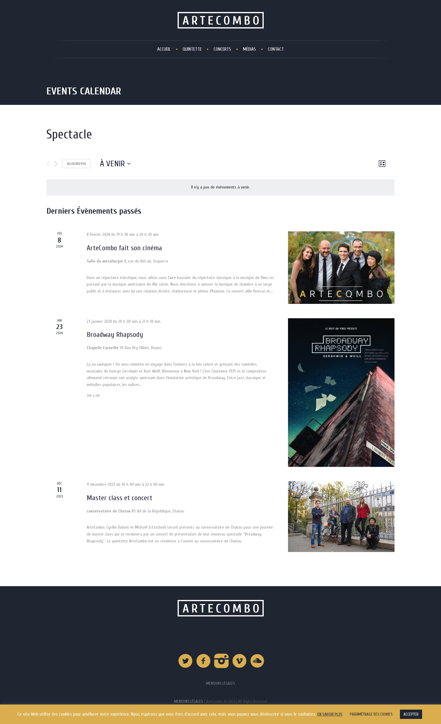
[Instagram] (221, 661)
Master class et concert (119, 498)
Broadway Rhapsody (115, 335)
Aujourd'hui (76, 164)
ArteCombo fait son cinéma (124, 248)
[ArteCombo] (221, 608)
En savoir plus (330, 714)
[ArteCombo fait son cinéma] (341, 267)
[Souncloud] (257, 661)
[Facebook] (203, 661)
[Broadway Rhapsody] (341, 392)
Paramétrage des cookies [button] (371, 714)
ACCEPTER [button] (411, 714)
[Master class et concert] (341, 516)
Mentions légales (220, 683)
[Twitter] (185, 661)
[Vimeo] (239, 661)
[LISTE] (382, 163)
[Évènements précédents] (48, 164)
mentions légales (188, 701)
